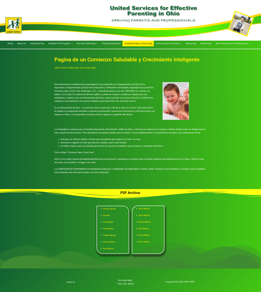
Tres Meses (108, 228)
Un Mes (106, 215)
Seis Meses (108, 248)
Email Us (71, 282)
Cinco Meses (109, 242)
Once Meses (144, 235)
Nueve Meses (144, 222)
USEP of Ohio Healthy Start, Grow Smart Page (75, 68)
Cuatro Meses (109, 235)
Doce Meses (144, 242)
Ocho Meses (144, 215)
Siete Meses (144, 208)
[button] (71, 43)
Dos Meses (108, 222)
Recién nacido (109, 209)
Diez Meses (143, 228)
